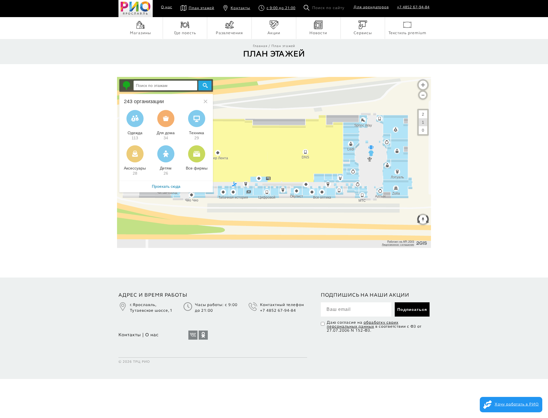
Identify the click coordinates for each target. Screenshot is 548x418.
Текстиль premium (407, 33)
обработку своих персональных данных (362, 325)
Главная (260, 46)
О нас (166, 7)
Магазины (140, 33)
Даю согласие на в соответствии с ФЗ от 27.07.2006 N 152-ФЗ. (374, 327)
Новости (318, 33)
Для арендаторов (371, 7)
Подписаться (412, 309)
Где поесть (185, 33)
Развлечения (229, 33)
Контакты (240, 8)
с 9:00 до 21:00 (281, 8)
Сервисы (363, 33)
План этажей (201, 8)
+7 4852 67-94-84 (413, 7)
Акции (273, 33)
